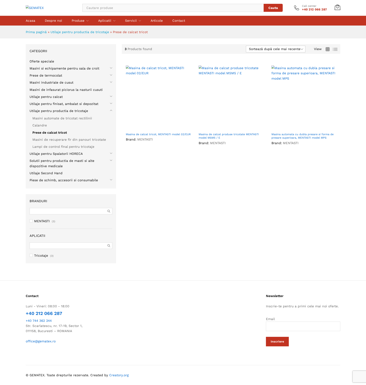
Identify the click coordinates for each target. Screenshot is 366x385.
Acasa (30, 20)
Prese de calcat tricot (49, 132)
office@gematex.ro (41, 341)
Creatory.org (119, 375)
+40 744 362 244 (39, 321)
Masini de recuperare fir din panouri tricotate (69, 139)
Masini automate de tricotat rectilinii (62, 118)
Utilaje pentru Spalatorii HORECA (56, 154)
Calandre (39, 125)
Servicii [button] (131, 20)
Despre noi (53, 20)
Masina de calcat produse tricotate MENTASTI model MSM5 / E (229, 136)
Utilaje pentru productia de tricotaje (80, 32)
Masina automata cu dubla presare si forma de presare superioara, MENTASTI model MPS (302, 136)
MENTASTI (145, 139)
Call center (309, 5)
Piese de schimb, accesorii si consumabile (64, 180)
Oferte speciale (42, 61)
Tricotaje (41, 255)
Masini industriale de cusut (51, 82)
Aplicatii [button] (104, 20)
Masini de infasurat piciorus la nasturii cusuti (66, 90)
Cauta (273, 8)
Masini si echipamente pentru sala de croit (64, 68)
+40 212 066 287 (44, 313)
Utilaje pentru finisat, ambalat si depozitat (64, 104)
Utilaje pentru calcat (46, 97)
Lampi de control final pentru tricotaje (63, 147)
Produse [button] (78, 20)
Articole (157, 20)
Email (270, 319)
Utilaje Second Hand (46, 173)
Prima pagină (36, 32)
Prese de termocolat (46, 75)
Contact (178, 20)
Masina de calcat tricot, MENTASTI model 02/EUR (158, 134)
